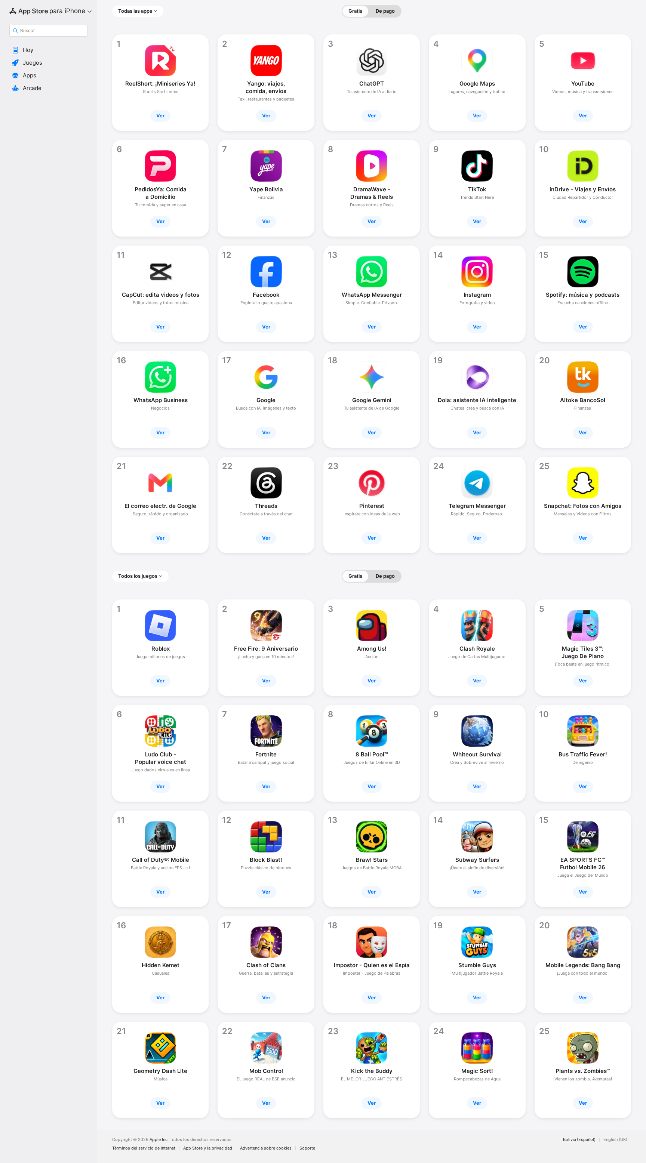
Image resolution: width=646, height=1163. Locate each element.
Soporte (307, 1148)
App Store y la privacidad (207, 1148)
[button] (48, 50)
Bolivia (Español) (579, 1140)
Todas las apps (135, 11)
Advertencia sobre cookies (266, 1148)
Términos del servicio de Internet (143, 1148)
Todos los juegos (137, 576)
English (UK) (615, 1140)
